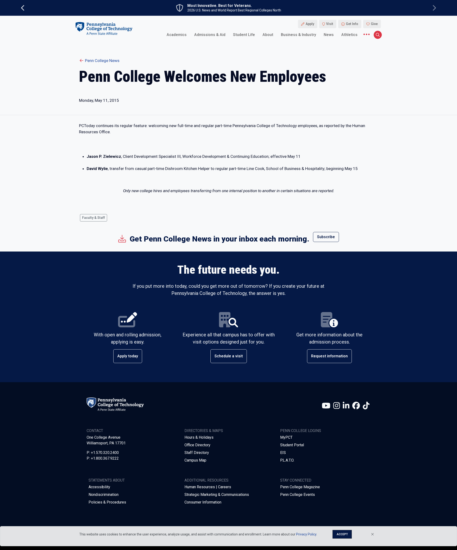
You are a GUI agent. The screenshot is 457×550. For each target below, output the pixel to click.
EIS (283, 452)
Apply (310, 24)
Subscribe (326, 237)
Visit (329, 24)
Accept (342, 534)
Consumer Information (202, 502)
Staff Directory (196, 452)
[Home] (103, 28)
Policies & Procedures (107, 502)
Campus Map (195, 460)
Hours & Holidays (199, 437)
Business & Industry (298, 34)
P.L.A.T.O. (287, 460)
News (329, 34)
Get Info (352, 24)
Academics (177, 34)
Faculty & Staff (93, 218)
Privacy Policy (306, 534)
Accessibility (99, 487)
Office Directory (197, 445)
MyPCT (286, 437)
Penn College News (102, 60)
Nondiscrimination (104, 494)
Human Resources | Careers (207, 487)
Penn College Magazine (300, 487)
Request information (329, 356)
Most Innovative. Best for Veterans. (219, 6)
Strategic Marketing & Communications (216, 494)
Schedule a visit (228, 356)
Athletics (349, 34)
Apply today (127, 356)
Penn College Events (297, 494)
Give (374, 24)
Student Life (244, 34)
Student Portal (292, 445)
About (268, 34)
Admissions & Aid (209, 34)
